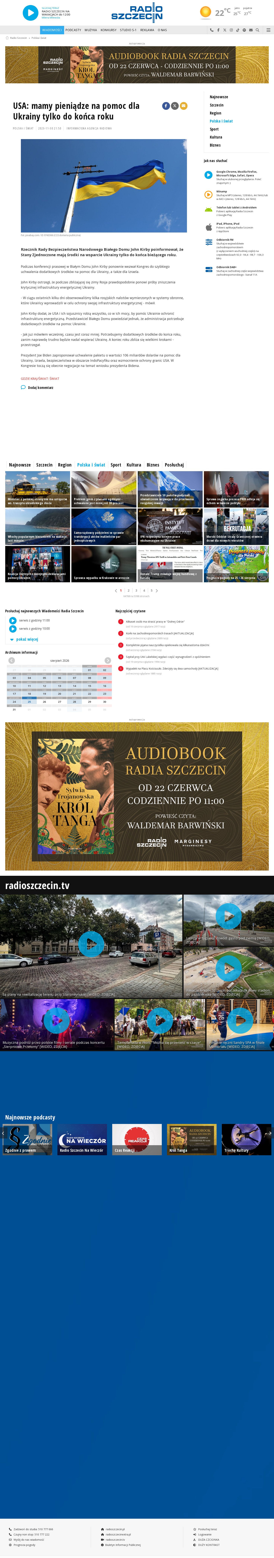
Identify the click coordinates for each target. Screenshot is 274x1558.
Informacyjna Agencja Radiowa (89, 128)
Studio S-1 (128, 30)
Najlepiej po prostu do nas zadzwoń (212, 30)
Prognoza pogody (24, 1545)
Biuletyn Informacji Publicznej (123, 1545)
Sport (214, 129)
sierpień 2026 (59, 661)
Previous (3, 1132)
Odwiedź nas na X (225, 30)
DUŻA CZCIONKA (208, 1539)
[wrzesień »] (103, 660)
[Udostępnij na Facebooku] (166, 106)
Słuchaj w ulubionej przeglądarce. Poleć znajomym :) (238, 177)
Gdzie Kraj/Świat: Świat (40, 378)
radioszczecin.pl (115, 1529)
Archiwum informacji (21, 652)
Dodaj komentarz (40, 387)
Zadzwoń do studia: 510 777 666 (33, 1529)
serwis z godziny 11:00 (34, 620)
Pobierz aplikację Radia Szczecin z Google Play (236, 211)
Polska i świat (39, 38)
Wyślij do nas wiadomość (251, 30)
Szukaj (257, 30)
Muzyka (91, 30)
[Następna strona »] (156, 591)
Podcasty (73, 30)
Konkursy (108, 30)
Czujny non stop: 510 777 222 (31, 1534)
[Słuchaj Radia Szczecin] (30, 13)
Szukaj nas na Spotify (244, 30)
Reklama (147, 30)
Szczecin (216, 105)
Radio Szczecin (18, 38)
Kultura (216, 137)
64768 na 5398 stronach (136, 596)
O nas (162, 30)
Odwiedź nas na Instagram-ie (231, 30)
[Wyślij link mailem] (184, 106)
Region (215, 113)
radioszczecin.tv (37, 885)
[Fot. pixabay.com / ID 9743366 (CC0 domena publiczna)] (104, 186)
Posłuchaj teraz (207, 1529)
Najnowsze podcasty (30, 1117)
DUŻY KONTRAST (208, 1545)
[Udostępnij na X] (175, 106)
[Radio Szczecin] (137, 12)
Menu (268, 30)
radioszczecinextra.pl (118, 1534)
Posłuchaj (174, 464)
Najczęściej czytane (130, 610)
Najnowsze (219, 96)
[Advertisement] (104, 425)
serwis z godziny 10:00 (34, 629)
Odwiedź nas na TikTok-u (238, 30)
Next (270, 1132)
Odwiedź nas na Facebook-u (218, 30)
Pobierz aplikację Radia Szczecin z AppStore (234, 227)
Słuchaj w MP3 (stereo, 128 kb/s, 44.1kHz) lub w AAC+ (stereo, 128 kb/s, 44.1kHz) (242, 195)
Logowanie (204, 1534)
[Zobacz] (137, 64)
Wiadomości (52, 30)
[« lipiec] (16, 660)
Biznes (215, 145)
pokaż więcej (26, 639)
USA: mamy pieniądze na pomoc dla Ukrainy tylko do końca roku (76, 111)
